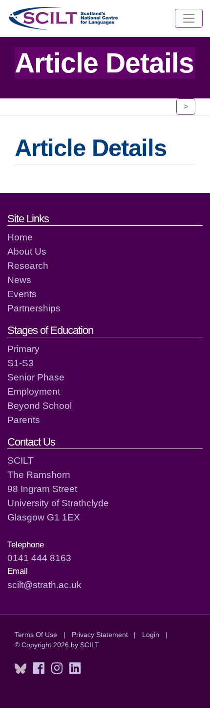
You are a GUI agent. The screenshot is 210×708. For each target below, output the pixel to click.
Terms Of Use (36, 634)
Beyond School (39, 405)
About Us (26, 251)
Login (150, 634)
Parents (23, 419)
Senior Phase (35, 377)
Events (22, 293)
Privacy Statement (100, 634)
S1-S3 (20, 362)
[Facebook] (38, 668)
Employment (33, 391)
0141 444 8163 (39, 557)
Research (27, 265)
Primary (23, 348)
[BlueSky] (20, 668)
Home (20, 237)
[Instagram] (57, 668)
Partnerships (34, 308)
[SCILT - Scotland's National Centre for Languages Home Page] (64, 18)
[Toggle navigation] (189, 18)
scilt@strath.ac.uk (44, 584)
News (19, 279)
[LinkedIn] (75, 668)
